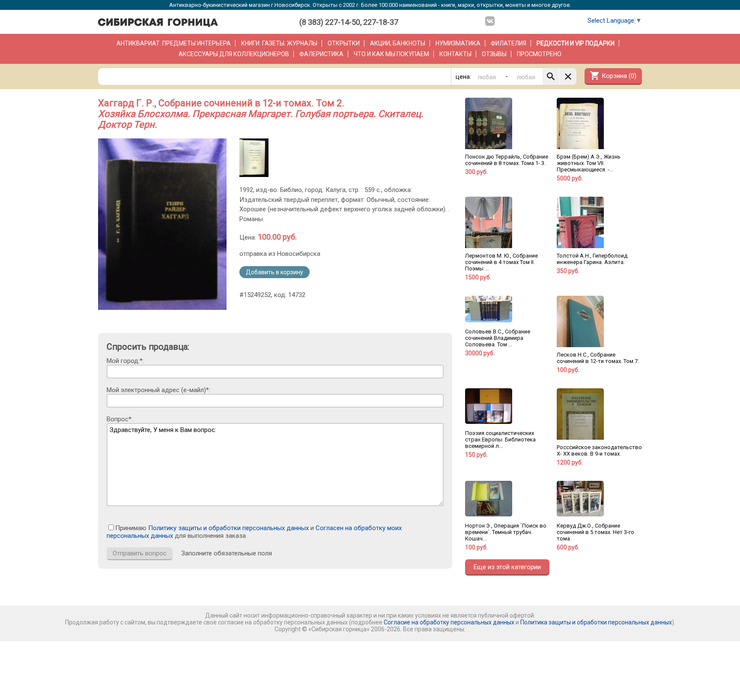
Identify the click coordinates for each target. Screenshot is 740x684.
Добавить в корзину (274, 272)
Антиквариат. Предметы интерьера (173, 43)
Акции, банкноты (397, 43)
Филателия (508, 43)
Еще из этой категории (507, 567)
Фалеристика (321, 54)
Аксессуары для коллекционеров (234, 54)
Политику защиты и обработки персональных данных (228, 528)
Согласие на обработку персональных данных (449, 622)
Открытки (344, 43)
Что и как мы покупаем (391, 54)
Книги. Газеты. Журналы (279, 43)
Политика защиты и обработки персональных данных (596, 622)
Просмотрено (539, 54)
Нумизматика (458, 43)
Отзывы (494, 54)
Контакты (455, 54)
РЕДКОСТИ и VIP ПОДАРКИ (576, 43)
